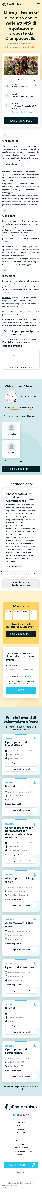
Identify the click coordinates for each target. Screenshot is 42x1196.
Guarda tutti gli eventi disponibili (21, 1086)
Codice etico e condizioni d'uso (21, 1151)
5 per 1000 (21, 1155)
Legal (15, 1185)
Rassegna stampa (21, 1148)
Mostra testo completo (14, 566)
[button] (34, 80)
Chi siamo (21, 1122)
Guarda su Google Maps (22, 112)
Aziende (21, 1129)
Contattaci (21, 1144)
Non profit (21, 1133)
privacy (29, 677)
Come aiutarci (21, 1141)
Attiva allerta (11, 665)
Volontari (21, 1126)
